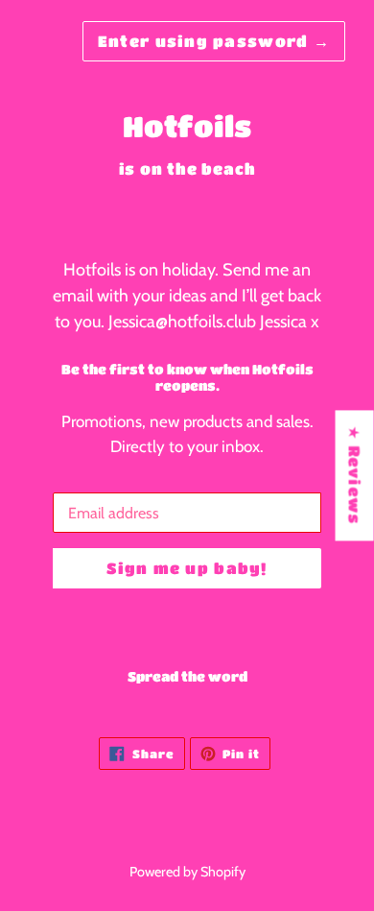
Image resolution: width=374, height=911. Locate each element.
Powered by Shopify (187, 871)
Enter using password (214, 41)
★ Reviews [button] (355, 475)
